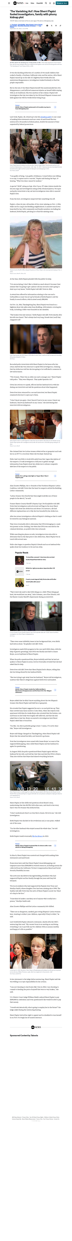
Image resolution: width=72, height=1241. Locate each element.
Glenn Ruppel (30, 24)
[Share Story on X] (51, 25)
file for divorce (37, 836)
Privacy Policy (25, 1117)
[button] (9, 3)
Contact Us (56, 1119)
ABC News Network (17, 1117)
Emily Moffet (21, 24)
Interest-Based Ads (16, 1119)
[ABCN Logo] (18, 3)
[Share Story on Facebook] (47, 25)
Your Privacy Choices (48, 1119)
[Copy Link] (60, 25)
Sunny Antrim (38, 24)
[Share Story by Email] (56, 25)
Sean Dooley (13, 26)
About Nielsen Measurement (29, 1119)
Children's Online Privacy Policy (51, 1117)
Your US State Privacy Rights (36, 1117)
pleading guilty (46, 117)
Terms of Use (39, 1119)
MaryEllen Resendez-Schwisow (27, 26)
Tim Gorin (14, 24)
